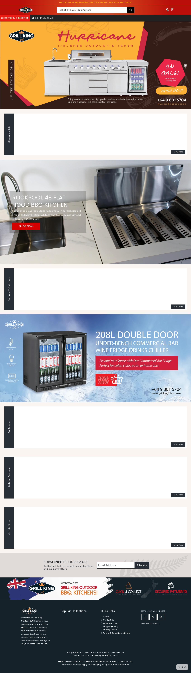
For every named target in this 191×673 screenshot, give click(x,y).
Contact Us (108, 620)
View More (178, 152)
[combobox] (95, 10)
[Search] (130, 10)
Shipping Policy (110, 626)
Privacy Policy (110, 629)
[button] (172, 10)
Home (106, 616)
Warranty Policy (111, 623)
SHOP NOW (26, 226)
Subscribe (142, 565)
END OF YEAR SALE (43, 18)
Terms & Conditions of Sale (116, 633)
